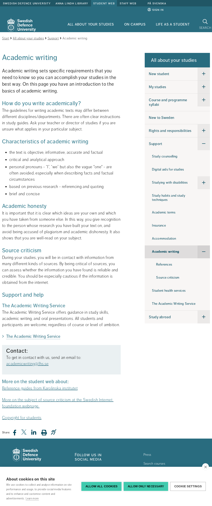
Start (5, 38)
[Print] (46, 432)
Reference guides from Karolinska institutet (40, 388)
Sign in (157, 10)
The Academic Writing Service (33, 336)
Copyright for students (22, 417)
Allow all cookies (101, 486)
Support (53, 38)
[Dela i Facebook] (17, 433)
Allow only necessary (146, 486)
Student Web (104, 3)
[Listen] (54, 432)
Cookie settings (188, 486)
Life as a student (173, 24)
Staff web (128, 3)
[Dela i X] (24, 433)
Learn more (32, 498)
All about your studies (90, 24)
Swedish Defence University (27, 3)
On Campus (135, 24)
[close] (205, 466)
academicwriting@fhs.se (27, 363)
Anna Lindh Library (71, 3)
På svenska (157, 3)
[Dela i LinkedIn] (36, 433)
